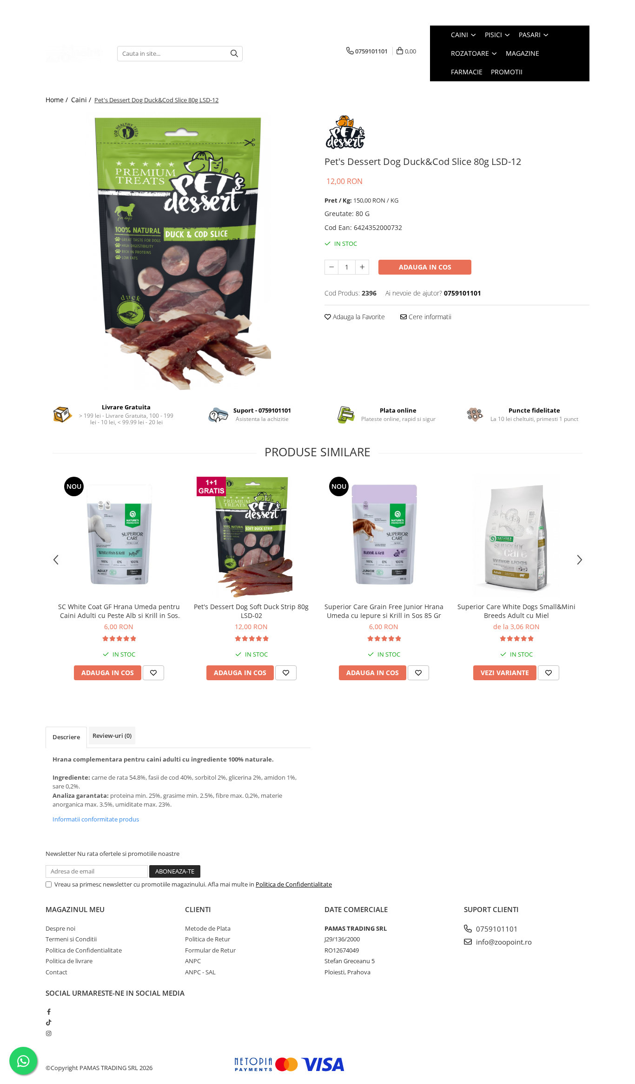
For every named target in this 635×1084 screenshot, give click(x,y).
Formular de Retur (210, 950)
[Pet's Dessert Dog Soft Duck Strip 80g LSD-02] (251, 536)
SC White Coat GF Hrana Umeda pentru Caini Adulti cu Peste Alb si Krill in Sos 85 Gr (119, 611)
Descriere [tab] (66, 737)
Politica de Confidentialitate (294, 884)
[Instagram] (49, 1033)
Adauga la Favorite (358, 316)
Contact (56, 972)
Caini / (82, 99)
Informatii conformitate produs (96, 819)
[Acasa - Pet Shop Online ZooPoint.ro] (74, 53)
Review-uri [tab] (112, 735)
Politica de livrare (69, 961)
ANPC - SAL (200, 972)
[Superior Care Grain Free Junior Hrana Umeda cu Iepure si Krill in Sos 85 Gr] (383, 536)
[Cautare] (234, 53)
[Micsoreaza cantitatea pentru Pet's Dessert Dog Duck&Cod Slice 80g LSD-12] (331, 267)
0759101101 (496, 928)
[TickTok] (49, 1022)
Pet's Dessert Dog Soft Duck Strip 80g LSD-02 (251, 611)
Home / (58, 99)
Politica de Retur (207, 939)
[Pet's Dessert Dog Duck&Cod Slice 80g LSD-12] (178, 251)
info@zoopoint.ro (503, 941)
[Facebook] (49, 1011)
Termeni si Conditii (71, 939)
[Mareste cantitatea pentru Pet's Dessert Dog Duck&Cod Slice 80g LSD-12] (362, 267)
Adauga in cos (425, 267)
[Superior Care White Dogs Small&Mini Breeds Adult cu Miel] (516, 536)
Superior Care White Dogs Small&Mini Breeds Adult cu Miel (516, 611)
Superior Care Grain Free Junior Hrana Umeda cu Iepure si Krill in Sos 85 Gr (383, 611)
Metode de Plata (208, 928)
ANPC (193, 961)
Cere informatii (429, 316)
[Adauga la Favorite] (153, 672)
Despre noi (60, 928)
